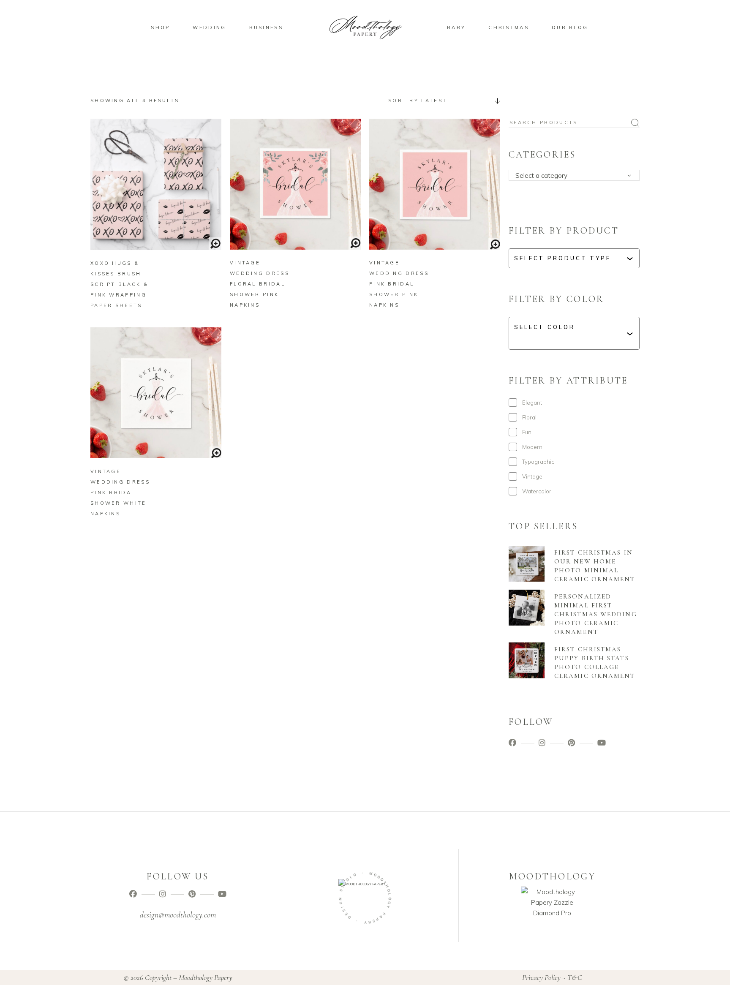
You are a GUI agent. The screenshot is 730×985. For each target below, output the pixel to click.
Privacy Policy (541, 977)
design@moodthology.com (178, 915)
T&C (574, 977)
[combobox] (441, 100)
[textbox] (576, 176)
